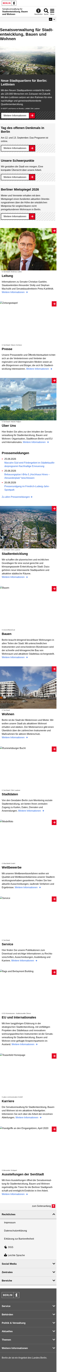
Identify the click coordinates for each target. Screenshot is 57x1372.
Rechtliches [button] (8, 1214)
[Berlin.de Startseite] (9, 3)
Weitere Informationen (15, 115)
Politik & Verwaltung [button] (13, 1323)
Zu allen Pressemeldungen (16, 497)
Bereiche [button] (7, 1280)
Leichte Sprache (16, 1255)
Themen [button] (6, 1339)
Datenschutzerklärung (15, 1230)
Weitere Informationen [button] (15, 1348)
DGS (10, 1247)
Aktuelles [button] (7, 1331)
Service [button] (6, 1306)
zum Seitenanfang (41, 1206)
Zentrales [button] (7, 1272)
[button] (52, 19)
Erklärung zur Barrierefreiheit (19, 1239)
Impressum (9, 1222)
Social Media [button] (9, 1263)
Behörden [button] (7, 1314)
